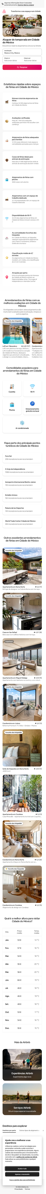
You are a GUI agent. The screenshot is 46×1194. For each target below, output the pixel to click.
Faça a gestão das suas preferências (22, 1180)
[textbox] (12, 60)
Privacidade (19, 1189)
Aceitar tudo (22, 1169)
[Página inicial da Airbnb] (4, 11)
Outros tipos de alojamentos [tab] (29, 1130)
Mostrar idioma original (26, 5)
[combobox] (22, 53)
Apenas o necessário (22, 1174)
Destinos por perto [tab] (9, 1130)
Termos (27, 1189)
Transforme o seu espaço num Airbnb (26, 11)
